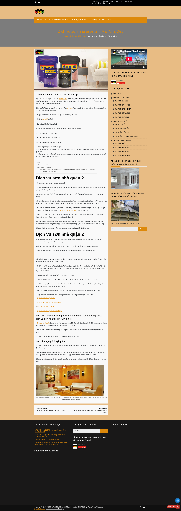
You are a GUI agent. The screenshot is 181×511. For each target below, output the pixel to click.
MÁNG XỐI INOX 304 (122, 151)
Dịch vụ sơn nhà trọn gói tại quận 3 (49, 302)
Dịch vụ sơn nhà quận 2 (45, 165)
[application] (129, 59)
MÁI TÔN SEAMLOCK (122, 113)
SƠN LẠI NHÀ (120, 124)
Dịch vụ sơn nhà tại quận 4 (46, 306)
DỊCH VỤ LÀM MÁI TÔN (110, 2)
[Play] (113, 67)
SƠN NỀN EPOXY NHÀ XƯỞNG (126, 136)
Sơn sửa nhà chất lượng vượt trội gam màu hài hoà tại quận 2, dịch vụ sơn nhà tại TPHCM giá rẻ (68, 169)
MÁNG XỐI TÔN (120, 143)
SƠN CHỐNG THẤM (122, 128)
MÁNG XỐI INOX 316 (122, 155)
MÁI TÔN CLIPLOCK (122, 117)
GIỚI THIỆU (96, 2)
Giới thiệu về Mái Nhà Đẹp (55, 509)
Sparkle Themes (39, 509)
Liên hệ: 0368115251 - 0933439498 (47, 439)
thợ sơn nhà (63, 99)
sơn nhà (69, 108)
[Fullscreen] (144, 67)
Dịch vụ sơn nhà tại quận (46, 298)
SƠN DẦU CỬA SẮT (122, 132)
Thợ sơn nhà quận (43, 323)
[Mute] (141, 67)
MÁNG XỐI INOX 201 (122, 147)
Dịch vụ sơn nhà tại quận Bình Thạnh (49, 311)
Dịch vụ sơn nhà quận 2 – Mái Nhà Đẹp (57, 94)
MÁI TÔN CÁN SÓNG (122, 105)
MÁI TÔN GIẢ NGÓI (121, 101)
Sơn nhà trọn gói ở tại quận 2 (49, 171)
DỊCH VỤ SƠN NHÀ (127, 2)
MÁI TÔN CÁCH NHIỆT (123, 109)
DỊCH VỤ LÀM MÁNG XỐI (101, 4)
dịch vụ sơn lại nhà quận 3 (68, 210)
